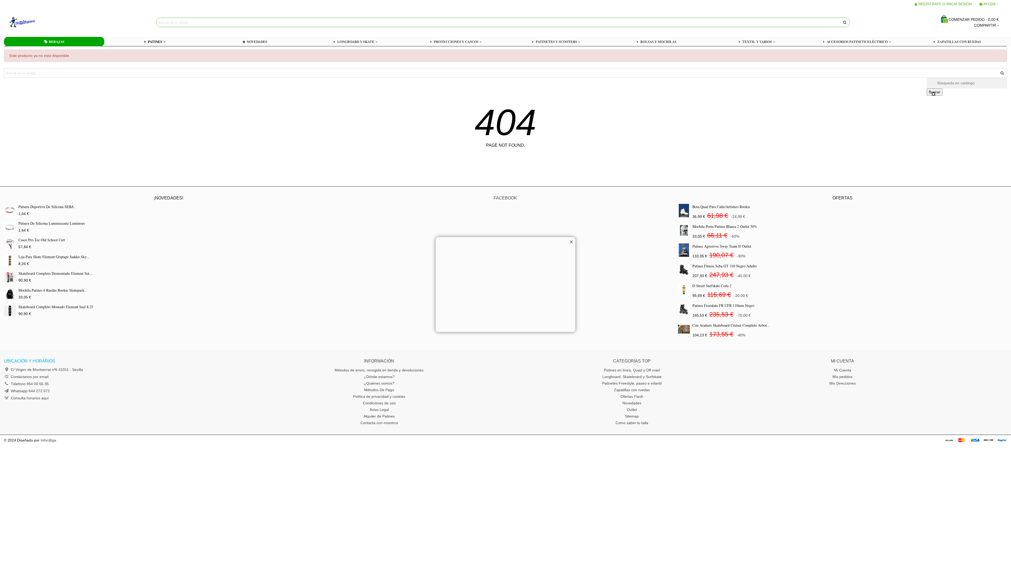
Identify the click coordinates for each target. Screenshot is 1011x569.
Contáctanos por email (29, 377)
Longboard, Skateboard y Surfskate (632, 377)
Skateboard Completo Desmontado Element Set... (55, 273)
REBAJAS (56, 41)
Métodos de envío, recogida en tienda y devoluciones (379, 370)
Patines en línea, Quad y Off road (632, 370)
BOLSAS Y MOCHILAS (658, 41)
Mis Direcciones (842, 383)
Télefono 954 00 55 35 (30, 384)
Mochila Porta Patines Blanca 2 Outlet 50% (724, 226)
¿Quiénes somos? (379, 383)
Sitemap (632, 416)
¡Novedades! (168, 198)
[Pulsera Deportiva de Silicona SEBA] (10, 210)
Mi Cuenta (842, 370)
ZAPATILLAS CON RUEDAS (959, 41)
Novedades (631, 403)
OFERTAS (842, 198)
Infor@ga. (49, 440)
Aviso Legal (379, 410)
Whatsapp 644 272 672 (30, 391)
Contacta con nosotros (379, 423)
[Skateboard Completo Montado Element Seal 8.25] (10, 310)
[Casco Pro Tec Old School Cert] (10, 244)
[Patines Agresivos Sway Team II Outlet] (684, 250)
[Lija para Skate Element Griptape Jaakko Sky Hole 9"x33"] (10, 260)
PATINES (155, 41)
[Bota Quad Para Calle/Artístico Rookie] (684, 210)
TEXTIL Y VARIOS (757, 41)
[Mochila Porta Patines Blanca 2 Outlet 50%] (684, 230)
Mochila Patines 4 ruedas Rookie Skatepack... (52, 290)
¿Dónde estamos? (379, 377)
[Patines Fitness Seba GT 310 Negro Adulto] (684, 270)
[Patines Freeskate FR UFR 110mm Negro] (684, 309)
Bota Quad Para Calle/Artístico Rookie (721, 206)
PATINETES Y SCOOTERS (556, 41)
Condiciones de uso (379, 403)
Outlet (632, 410)
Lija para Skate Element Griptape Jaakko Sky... (54, 256)
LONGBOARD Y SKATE (355, 41)
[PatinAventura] (38, 22)
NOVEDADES (257, 41)
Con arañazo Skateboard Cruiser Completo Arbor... (731, 325)
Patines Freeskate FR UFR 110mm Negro (723, 305)
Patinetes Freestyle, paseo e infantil (632, 383)
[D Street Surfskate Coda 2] (684, 289)
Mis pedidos (842, 377)
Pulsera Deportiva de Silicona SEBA (46, 206)
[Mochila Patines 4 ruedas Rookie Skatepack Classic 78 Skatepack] (10, 294)
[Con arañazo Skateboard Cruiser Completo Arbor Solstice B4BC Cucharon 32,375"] (684, 329)
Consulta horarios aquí (30, 398)
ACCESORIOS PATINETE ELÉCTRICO (857, 41)
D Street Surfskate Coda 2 (711, 285)
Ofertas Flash (632, 396)
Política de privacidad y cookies (379, 396)
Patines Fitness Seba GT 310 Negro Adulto (724, 265)
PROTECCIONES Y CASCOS (456, 41)
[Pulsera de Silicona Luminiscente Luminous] (10, 227)
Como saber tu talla (632, 423)
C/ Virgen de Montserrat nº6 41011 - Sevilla (47, 369)
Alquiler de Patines (379, 416)
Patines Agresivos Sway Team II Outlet (721, 246)
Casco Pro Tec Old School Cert (41, 239)
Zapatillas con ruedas (632, 390)
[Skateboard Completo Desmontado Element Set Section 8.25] (10, 277)
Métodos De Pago (379, 390)
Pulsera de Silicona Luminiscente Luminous (51, 223)
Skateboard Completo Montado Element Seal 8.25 (55, 306)
